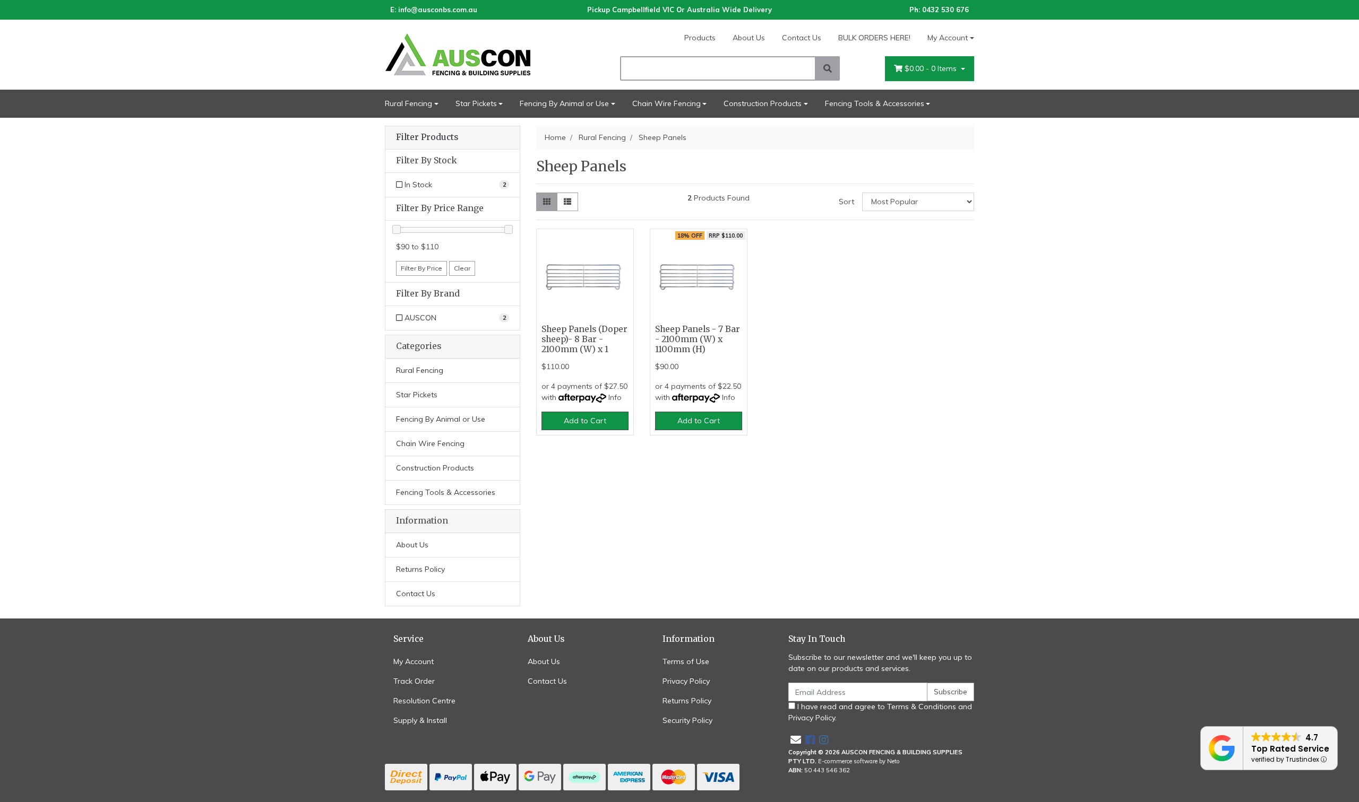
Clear (462, 268)
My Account (947, 37)
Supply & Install (420, 720)
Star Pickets (476, 103)
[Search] (827, 68)
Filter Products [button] (427, 137)
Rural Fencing (408, 103)
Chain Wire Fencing (666, 103)
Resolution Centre (424, 700)
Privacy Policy (686, 681)
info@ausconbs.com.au (437, 9)
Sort (846, 201)
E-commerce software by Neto (859, 761)
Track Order (414, 681)
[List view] (567, 202)
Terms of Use (686, 661)
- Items (932, 68)
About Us (749, 37)
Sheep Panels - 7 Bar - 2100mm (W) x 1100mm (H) (697, 339)
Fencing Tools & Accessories (874, 103)
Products (700, 37)
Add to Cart (585, 420)
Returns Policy (420, 569)
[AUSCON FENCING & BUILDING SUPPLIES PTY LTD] (478, 54)
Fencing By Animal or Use (564, 103)
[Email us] (795, 739)
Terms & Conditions (921, 706)
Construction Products (763, 103)
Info (615, 397)
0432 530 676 (945, 9)
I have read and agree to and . (880, 712)
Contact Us (801, 37)
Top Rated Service (1290, 748)
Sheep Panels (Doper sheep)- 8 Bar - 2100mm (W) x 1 (584, 339)
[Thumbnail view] (546, 202)
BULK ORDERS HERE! (874, 37)
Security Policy (687, 720)
